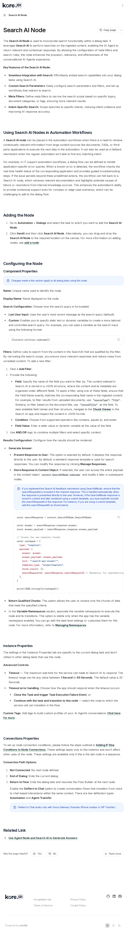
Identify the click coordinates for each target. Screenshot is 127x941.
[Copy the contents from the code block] (119, 339)
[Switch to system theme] (107, 925)
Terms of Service (43, 905)
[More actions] (122, 5)
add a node (31, 242)
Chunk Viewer (102, 409)
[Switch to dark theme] (119, 925)
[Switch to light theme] (113, 925)
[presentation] (69, 553)
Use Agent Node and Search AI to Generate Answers (43, 838)
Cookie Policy (78, 905)
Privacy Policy (78, 899)
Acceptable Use (42, 899)
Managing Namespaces (70, 625)
